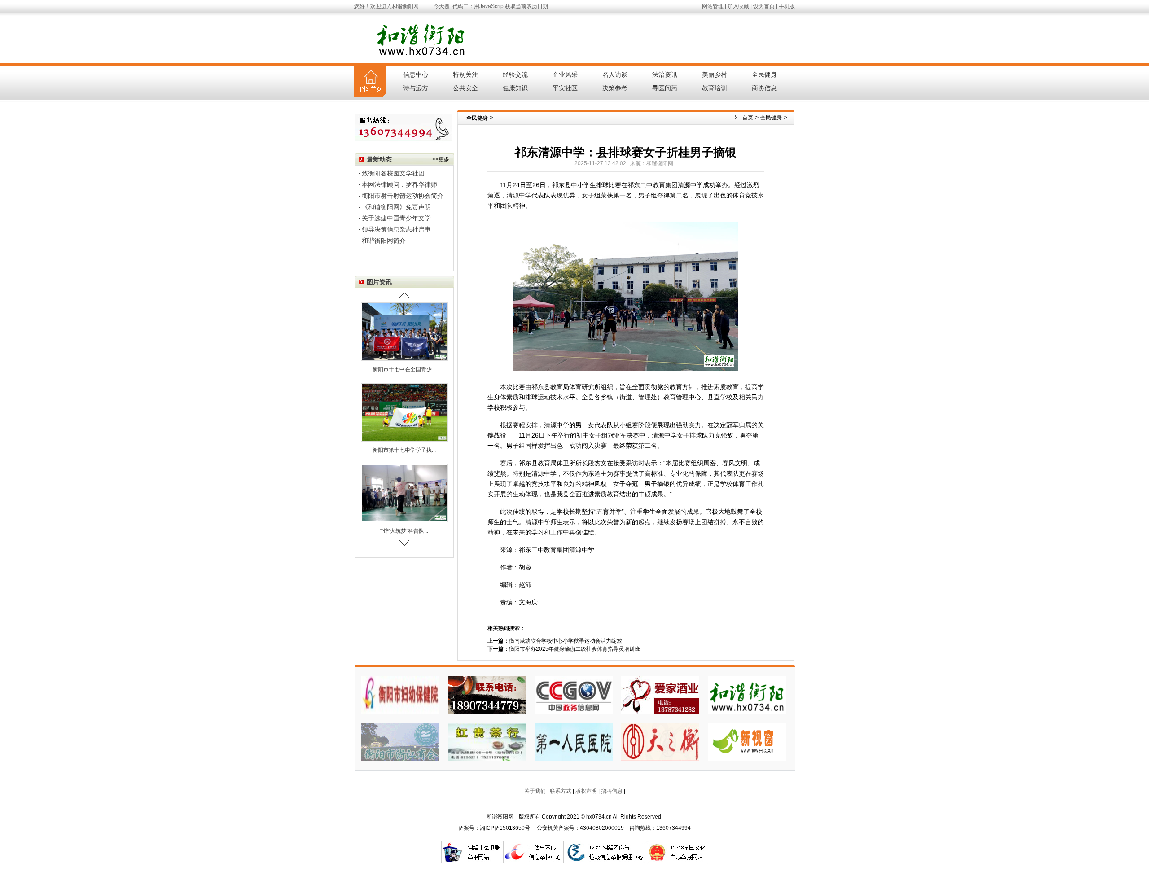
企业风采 (565, 74)
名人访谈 (614, 74)
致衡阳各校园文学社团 (393, 173)
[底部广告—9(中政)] (574, 694)
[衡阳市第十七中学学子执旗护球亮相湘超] (404, 412)
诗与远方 (415, 88)
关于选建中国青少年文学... (399, 218)
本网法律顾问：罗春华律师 (399, 184)
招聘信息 (612, 791)
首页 (747, 117)
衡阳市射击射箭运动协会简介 (402, 195)
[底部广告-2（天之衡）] (660, 741)
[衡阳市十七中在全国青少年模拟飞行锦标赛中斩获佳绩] (404, 331)
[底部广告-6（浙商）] (400, 741)
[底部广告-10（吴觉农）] (487, 694)
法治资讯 (664, 74)
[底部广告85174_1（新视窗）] (747, 741)
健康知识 (515, 88)
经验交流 (515, 74)
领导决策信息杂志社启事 (396, 229)
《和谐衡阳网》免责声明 (396, 206)
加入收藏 (738, 6)
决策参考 (614, 88)
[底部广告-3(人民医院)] (574, 741)
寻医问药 (664, 88)
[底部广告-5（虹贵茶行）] (487, 741)
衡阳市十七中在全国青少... (404, 369)
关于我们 (535, 791)
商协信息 (764, 88)
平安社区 (565, 88)
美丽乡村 (714, 74)
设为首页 (764, 6)
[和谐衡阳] (747, 694)
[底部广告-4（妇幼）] (400, 694)
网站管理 (713, 6)
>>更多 (440, 159)
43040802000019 (602, 828)
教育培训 (714, 88)
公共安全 (465, 88)
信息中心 (415, 74)
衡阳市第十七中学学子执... (404, 450)
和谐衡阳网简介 (384, 240)
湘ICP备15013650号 (505, 828)
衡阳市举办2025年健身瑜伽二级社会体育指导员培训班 (574, 649)
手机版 (787, 6)
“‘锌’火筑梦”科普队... (404, 531)
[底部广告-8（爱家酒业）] (660, 694)
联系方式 (560, 791)
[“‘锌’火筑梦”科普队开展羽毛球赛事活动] (404, 493)
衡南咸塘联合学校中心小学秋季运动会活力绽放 (565, 641)
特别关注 (465, 74)
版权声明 (586, 791)
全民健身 (764, 74)
